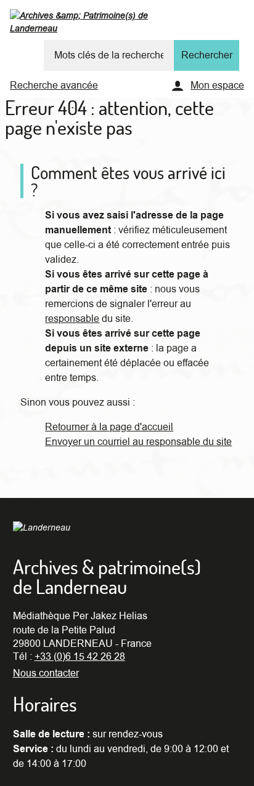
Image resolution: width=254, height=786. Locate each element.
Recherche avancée (54, 85)
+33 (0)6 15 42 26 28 (80, 657)
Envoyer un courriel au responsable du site (138, 442)
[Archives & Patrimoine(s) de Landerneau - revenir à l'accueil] (104, 24)
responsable (72, 319)
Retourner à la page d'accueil (109, 427)
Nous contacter (46, 673)
